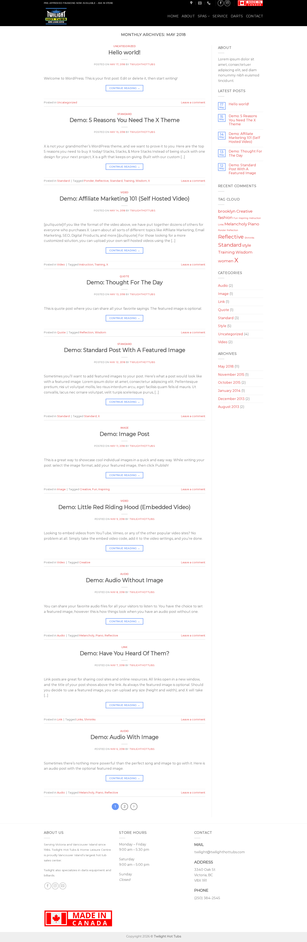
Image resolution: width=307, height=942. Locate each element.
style (246, 245)
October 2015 (229, 383)
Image (125, 427)
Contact (254, 16)
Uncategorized (124, 46)
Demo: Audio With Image (124, 737)
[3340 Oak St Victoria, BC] (191, 3)
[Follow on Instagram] (227, 3)
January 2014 (229, 391)
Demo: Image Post (125, 434)
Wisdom (141, 180)
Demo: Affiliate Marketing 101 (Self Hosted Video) (125, 198)
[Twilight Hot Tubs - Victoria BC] (62, 16)
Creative (85, 489)
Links (79, 719)
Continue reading (124, 88)
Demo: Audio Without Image (124, 580)
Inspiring (104, 489)
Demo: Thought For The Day (124, 282)
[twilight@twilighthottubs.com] (200, 3)
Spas (202, 16)
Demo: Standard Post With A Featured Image (124, 350)
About (188, 16)
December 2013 (231, 399)
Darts (237, 16)
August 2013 (228, 407)
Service (220, 16)
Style (222, 326)
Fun (94, 489)
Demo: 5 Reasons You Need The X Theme (125, 120)
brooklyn (227, 211)
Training (129, 180)
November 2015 (231, 375)
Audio (124, 574)
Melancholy (86, 635)
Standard (124, 114)
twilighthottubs (142, 64)
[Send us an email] (62, 885)
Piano (99, 635)
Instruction (86, 264)
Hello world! (124, 52)
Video (125, 192)
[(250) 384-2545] (209, 3)
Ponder (89, 180)
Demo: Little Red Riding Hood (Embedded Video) (124, 507)
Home (173, 16)
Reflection (87, 332)
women (225, 261)
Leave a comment (193, 102)
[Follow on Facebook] (221, 3)
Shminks (89, 719)
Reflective (102, 180)
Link (124, 647)
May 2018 (226, 366)
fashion (225, 217)
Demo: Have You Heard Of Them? (124, 653)
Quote (124, 276)
